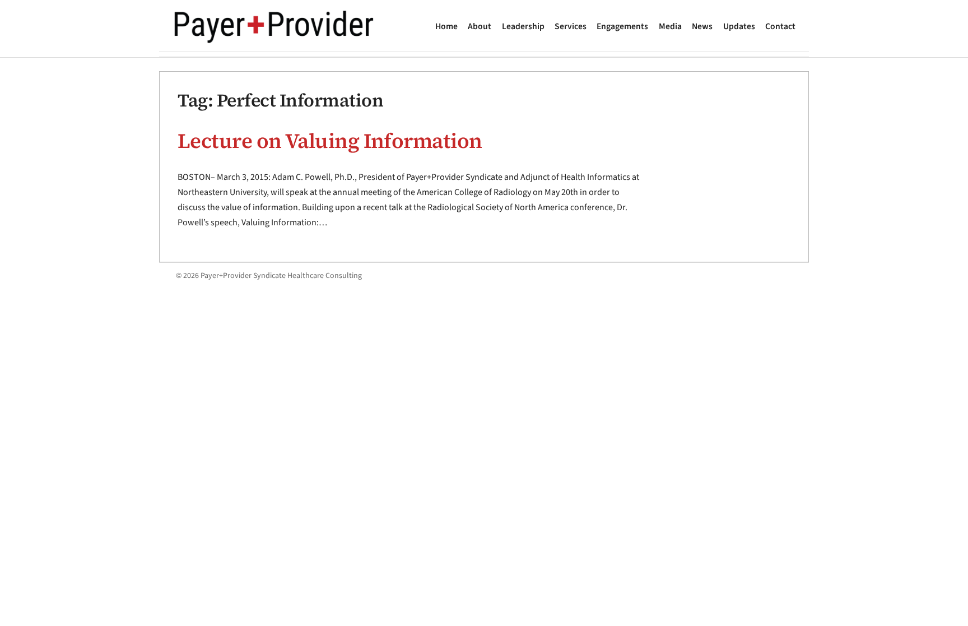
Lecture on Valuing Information (330, 140)
